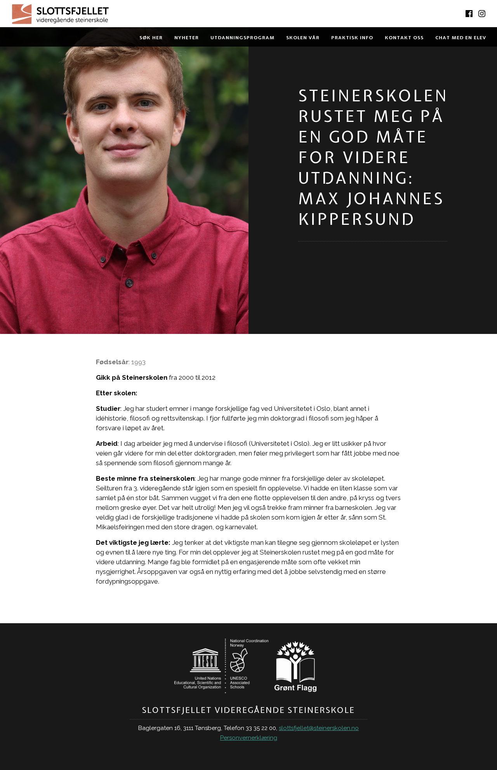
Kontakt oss (404, 38)
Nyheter (186, 38)
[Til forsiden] (124, 15)
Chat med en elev (460, 38)
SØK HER (151, 38)
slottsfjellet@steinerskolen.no (319, 728)
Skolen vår (303, 38)
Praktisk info (352, 38)
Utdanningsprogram (242, 38)
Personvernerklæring (248, 737)
